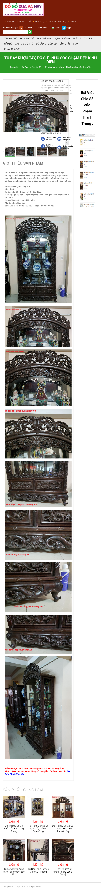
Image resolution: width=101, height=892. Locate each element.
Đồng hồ (65, 43)
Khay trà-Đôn (12, 49)
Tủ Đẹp (88, 38)
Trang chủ (10, 38)
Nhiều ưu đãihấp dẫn (68, 147)
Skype (68, 27)
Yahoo (57, 27)
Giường (76, 38)
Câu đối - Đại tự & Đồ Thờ (18, 43)
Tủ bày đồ (36, 67)
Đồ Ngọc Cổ (27, 38)
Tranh (76, 43)
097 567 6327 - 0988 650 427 (36, 27)
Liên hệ (73, 21)
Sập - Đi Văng (62, 38)
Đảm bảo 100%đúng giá (47, 147)
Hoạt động (39, 21)
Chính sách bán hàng (57, 21)
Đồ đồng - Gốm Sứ (46, 43)
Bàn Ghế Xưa (44, 38)
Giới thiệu (10, 21)
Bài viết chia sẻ (25, 21)
